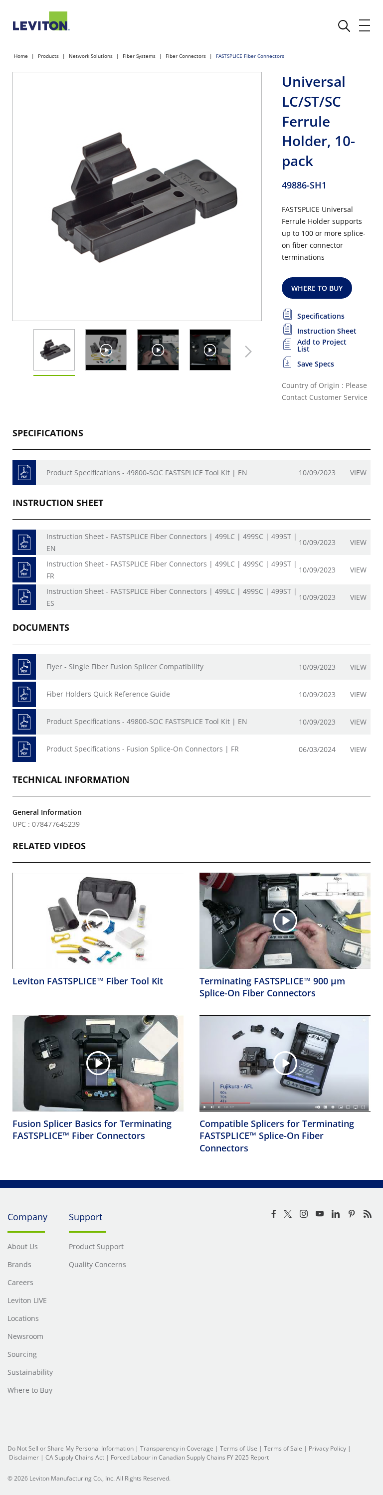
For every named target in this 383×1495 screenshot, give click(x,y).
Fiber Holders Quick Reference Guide (108, 694)
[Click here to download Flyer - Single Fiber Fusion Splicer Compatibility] (24, 667)
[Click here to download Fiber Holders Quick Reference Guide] (24, 694)
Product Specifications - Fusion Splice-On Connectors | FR (142, 748)
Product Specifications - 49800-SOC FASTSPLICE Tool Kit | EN (146, 472)
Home (21, 55)
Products (48, 55)
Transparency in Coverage (176, 1448)
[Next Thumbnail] (246, 352)
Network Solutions (91, 55)
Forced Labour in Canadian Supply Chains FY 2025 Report (190, 1457)
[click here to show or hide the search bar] (344, 26)
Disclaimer (24, 1457)
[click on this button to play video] (106, 350)
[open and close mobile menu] (365, 25)
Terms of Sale (283, 1448)
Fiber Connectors (186, 55)
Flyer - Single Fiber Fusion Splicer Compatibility (124, 666)
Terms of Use (238, 1448)
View (358, 472)
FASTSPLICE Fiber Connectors (250, 55)
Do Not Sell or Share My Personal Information (70, 1448)
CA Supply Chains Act (74, 1457)
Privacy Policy (327, 1448)
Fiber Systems (139, 55)
